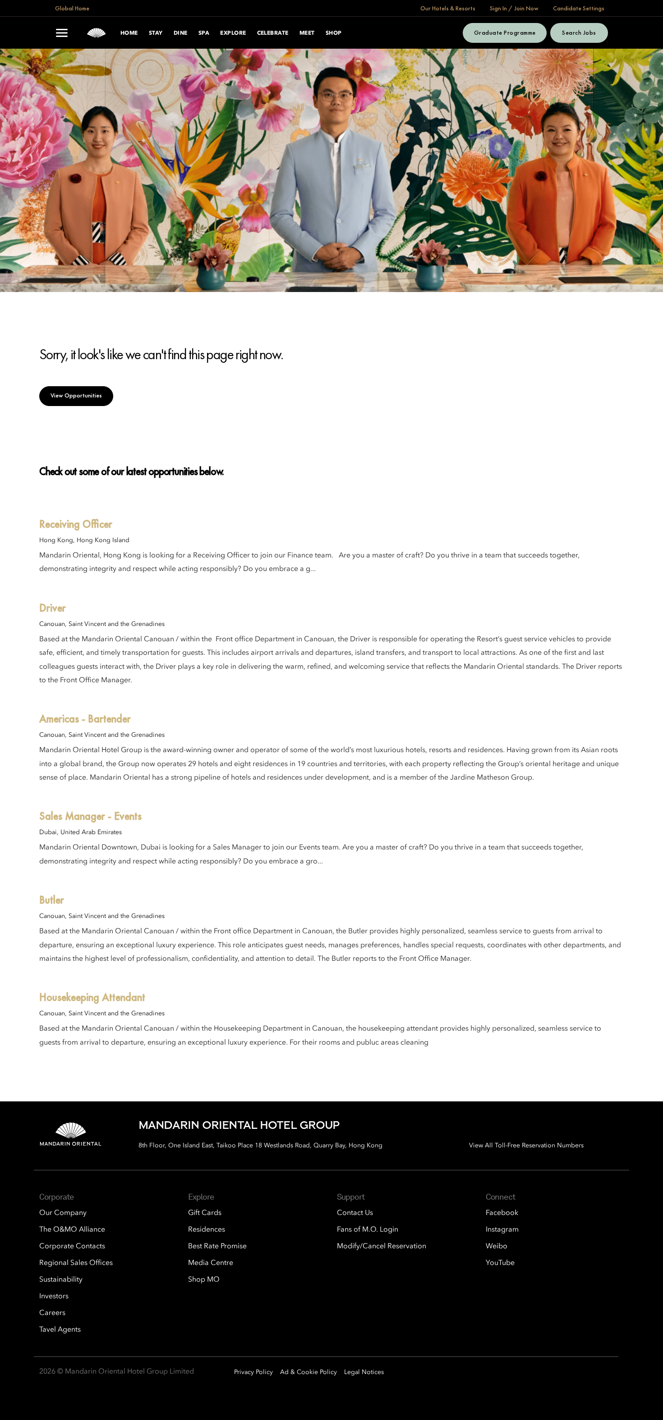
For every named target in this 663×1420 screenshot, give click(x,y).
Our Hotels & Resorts (447, 8)
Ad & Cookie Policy (308, 1372)
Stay (156, 33)
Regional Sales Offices (76, 1263)
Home (129, 33)
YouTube (500, 1263)
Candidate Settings (578, 8)
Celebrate (273, 33)
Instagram (502, 1229)
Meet (307, 33)
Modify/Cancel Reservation (381, 1246)
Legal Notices (364, 1372)
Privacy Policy (253, 1372)
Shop (334, 33)
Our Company (63, 1213)
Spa (203, 33)
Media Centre (210, 1263)
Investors (54, 1296)
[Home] (96, 33)
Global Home (72, 8)
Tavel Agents (60, 1329)
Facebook (502, 1213)
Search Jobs (579, 32)
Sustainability (61, 1279)
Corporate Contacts (72, 1246)
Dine (181, 33)
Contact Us (355, 1213)
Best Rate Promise (217, 1246)
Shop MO (204, 1279)
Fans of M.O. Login (367, 1229)
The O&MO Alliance (72, 1229)
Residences (206, 1229)
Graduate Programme (505, 32)
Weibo (496, 1246)
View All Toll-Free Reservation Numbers (526, 1145)
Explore (233, 33)
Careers (52, 1313)
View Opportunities (76, 395)
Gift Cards (204, 1213)
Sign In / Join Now (514, 8)
